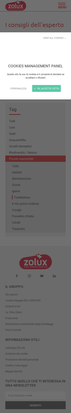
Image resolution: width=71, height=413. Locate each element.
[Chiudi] (35, 206)
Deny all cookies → (54, 37)
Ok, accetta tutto (48, 88)
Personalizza (18, 88)
